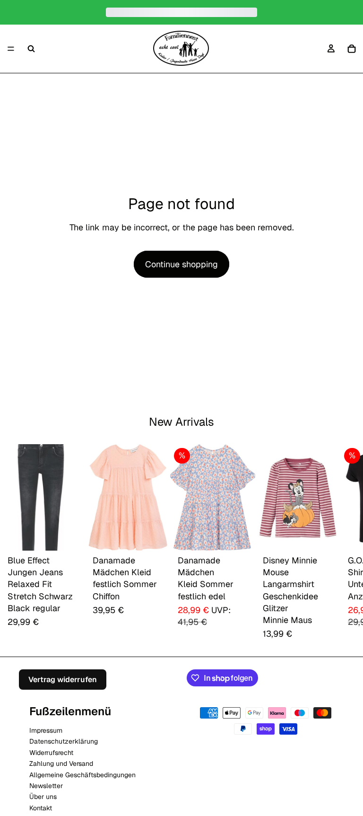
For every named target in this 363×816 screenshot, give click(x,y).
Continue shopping (181, 264)
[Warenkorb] (351, 48)
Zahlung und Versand (61, 763)
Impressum (45, 730)
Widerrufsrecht (51, 752)
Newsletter (46, 785)
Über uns (43, 796)
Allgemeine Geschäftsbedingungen (82, 774)
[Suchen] (31, 48)
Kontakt (40, 808)
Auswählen (78, 535)
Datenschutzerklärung (63, 741)
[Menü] (11, 49)
